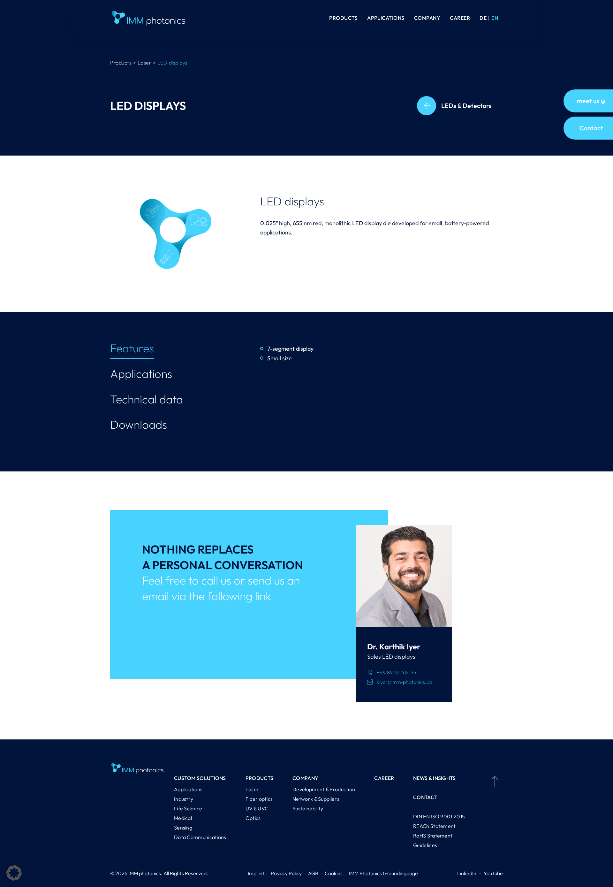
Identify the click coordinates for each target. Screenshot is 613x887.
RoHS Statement (432, 835)
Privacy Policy (286, 873)
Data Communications (200, 837)
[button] (14, 873)
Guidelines (425, 845)
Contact (425, 797)
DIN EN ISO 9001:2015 (439, 816)
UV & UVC (257, 808)
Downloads (138, 424)
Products (343, 18)
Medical (183, 818)
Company (427, 18)
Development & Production (323, 789)
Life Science (188, 808)
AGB (313, 873)
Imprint (256, 873)
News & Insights (434, 778)
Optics (253, 818)
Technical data (146, 399)
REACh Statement (434, 826)
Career (460, 18)
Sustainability (307, 808)
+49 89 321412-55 (396, 672)
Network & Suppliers (315, 799)
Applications (386, 18)
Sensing (183, 827)
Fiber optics (259, 799)
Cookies (334, 873)
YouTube (493, 873)
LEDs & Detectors (466, 106)
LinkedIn (466, 873)
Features (132, 348)
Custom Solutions (200, 778)
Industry (183, 799)
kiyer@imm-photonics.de (404, 682)
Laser (252, 789)
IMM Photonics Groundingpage (383, 873)
